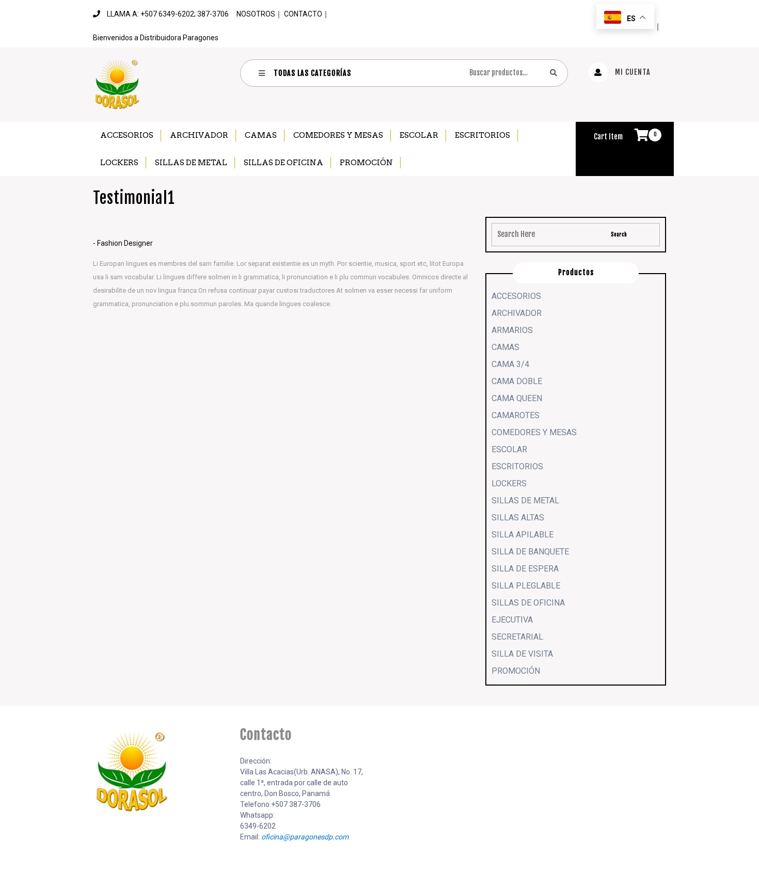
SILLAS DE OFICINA (283, 162)
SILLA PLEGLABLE (526, 586)
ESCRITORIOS (482, 135)
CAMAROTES (516, 415)
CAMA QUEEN (517, 398)
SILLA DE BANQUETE (530, 552)
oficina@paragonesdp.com (305, 837)
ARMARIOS (512, 330)
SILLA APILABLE (523, 534)
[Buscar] (553, 72)
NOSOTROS (255, 14)
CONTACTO (303, 14)
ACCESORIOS (126, 135)
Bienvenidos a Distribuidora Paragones (155, 38)
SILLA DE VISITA (522, 654)
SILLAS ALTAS (518, 517)
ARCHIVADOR (199, 135)
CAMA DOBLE (517, 381)
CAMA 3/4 (510, 364)
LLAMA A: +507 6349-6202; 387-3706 (168, 14)
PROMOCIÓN (366, 162)
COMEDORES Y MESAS (338, 135)
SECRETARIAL (517, 637)
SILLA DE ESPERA (525, 569)
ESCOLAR (419, 135)
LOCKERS (119, 162)
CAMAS (261, 135)
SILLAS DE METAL (191, 162)
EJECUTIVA (512, 620)
